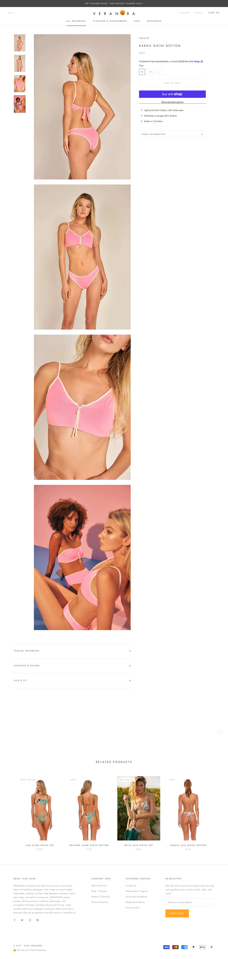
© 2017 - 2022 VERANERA (27, 945)
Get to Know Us (99, 885)
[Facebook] (14, 920)
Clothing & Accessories (110, 21)
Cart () (214, 12)
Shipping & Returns (135, 902)
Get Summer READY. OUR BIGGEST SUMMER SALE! (114, 3)
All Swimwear (76, 21)
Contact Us (131, 885)
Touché (144, 38)
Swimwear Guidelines (136, 896)
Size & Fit (20, 680)
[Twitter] (22, 920)
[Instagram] (30, 920)
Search (199, 13)
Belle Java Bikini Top (139, 845)
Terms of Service (99, 902)
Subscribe (177, 913)
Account (185, 13)
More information (153, 134)
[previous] (10, 810)
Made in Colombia (100, 896)
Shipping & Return (27, 665)
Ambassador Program (137, 891)
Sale (137, 21)
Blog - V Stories (99, 891)
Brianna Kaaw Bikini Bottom (89, 845)
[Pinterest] (37, 920)
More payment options (172, 102)
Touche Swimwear (26, 650)
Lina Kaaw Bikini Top (39, 845)
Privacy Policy (133, 907)
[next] (217, 810)
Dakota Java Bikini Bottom (188, 845)
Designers (154, 21)
